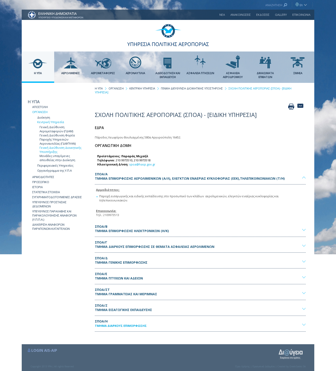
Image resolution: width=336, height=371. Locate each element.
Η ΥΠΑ (34, 101)
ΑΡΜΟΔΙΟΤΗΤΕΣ (43, 177)
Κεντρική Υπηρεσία (50, 122)
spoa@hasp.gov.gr (142, 164)
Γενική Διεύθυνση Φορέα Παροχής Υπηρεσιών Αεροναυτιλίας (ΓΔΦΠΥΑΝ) (58, 139)
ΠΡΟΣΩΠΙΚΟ (40, 182)
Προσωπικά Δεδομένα (263, 366)
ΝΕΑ (222, 15)
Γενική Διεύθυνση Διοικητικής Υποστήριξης (60, 150)
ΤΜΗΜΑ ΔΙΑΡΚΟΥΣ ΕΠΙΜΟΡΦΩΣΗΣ (121, 326)
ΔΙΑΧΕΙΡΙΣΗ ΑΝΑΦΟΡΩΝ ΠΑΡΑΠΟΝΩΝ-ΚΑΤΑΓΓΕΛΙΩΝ (51, 226)
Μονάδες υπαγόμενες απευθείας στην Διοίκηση (57, 158)
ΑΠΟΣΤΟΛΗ (40, 107)
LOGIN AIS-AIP (44, 350)
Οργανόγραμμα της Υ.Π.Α (54, 170)
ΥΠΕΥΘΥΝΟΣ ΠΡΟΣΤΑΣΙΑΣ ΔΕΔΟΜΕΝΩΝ (49, 204)
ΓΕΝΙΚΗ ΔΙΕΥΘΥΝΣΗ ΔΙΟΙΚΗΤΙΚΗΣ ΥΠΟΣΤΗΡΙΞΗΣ (192, 88)
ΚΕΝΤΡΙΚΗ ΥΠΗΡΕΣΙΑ (142, 88)
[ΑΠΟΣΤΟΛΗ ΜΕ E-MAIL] (300, 107)
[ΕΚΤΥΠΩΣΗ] (291, 107)
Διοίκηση (43, 117)
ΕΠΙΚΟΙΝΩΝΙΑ (301, 15)
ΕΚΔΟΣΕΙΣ (262, 15)
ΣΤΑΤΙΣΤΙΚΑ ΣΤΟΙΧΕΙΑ (46, 192)
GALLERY (281, 15)
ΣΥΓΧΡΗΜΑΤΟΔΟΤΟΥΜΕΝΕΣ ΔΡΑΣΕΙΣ (57, 197)
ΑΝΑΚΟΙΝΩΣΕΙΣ (240, 15)
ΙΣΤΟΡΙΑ (37, 187)
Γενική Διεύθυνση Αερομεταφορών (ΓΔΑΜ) (56, 129)
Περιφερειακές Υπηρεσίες (55, 165)
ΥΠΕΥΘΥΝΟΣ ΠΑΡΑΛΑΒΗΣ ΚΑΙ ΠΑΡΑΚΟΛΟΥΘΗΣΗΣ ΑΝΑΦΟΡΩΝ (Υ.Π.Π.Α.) (54, 215)
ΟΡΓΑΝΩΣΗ (40, 112)
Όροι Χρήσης (242, 366)
